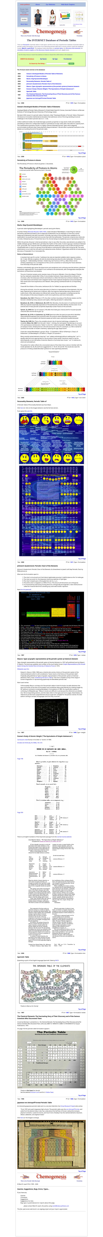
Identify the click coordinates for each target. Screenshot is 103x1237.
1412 (72, 398)
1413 (71, 221)
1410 (75, 655)
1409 (74, 732)
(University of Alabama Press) (46, 666)
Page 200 (20, 812)
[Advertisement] (51, 1223)
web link (29, 411)
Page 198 (20, 759)
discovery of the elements (73, 48)
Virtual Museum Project (67, 1106)
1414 (68, 156)
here (21, 408)
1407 (67, 1012)
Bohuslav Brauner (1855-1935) (37, 232)
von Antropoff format (72, 1109)
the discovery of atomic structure (46, 50)
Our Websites (50, 4)
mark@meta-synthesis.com (60, 1206)
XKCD (57, 960)
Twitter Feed (49, 1092)
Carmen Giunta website (64, 837)
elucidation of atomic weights (25, 50)
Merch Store (24, 24)
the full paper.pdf (26, 589)
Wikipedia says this (23, 669)
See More (24, 19)
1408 (68, 953)
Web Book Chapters (68, 4)
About (38, 4)
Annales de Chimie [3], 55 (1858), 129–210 (29, 743)
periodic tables (59, 48)
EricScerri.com (34, 1092)
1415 (71, 103)
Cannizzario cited (22, 740)
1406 (71, 1099)
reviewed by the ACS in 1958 (43, 677)
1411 (71, 562)
